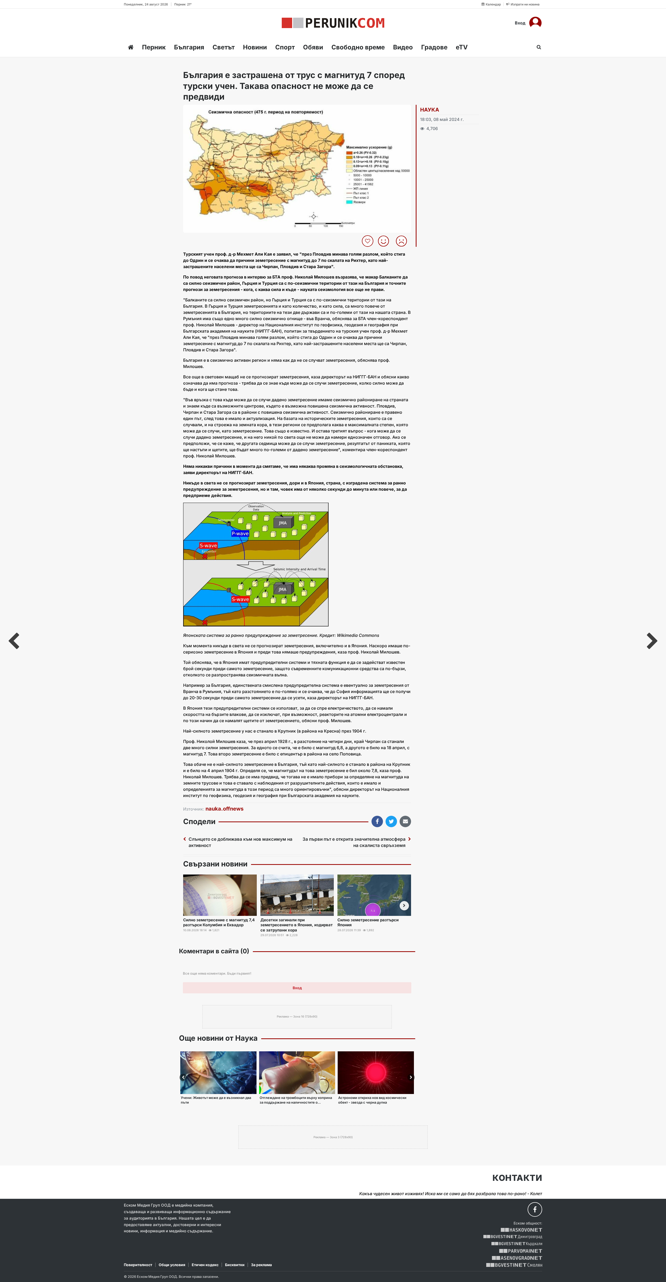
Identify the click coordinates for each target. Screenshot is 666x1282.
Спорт (285, 47)
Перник (154, 47)
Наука (429, 110)
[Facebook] (535, 1209)
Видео (403, 47)
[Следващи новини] (404, 905)
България (189, 47)
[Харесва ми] (385, 241)
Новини (255, 47)
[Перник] (333, 23)
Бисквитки (235, 1264)
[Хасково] (521, 1230)
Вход (520, 23)
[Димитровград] (512, 1237)
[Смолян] (514, 1265)
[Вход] (535, 23)
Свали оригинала (201, 110)
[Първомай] (520, 1251)
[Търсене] (537, 47)
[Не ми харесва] (403, 241)
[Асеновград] (517, 1258)
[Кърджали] (516, 1244)
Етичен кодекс (205, 1264)
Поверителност (138, 1264)
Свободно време (358, 47)
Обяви (313, 47)
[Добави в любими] (368, 241)
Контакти (517, 1178)
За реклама (261, 1264)
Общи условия (172, 1264)
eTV (462, 47)
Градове (434, 47)
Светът (224, 47)
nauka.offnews (225, 809)
